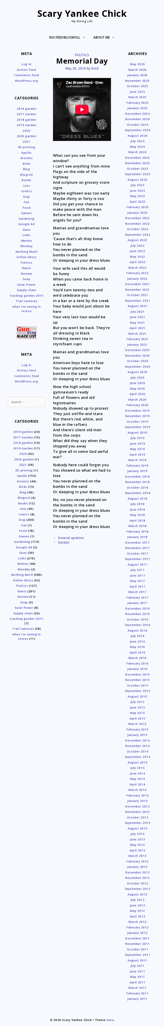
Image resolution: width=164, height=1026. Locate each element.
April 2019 (137, 454)
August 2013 (137, 828)
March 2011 (137, 988)
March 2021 (137, 333)
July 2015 (138, 702)
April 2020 (137, 394)
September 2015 (137, 691)
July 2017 (138, 570)
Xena (110, 1020)
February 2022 (137, 273)
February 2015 (137, 729)
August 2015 (137, 696)
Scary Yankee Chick (82, 13)
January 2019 (137, 471)
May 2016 (137, 647)
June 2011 (137, 971)
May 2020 (137, 388)
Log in (26, 64)
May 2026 (137, 64)
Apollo (26, 153)
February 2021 (137, 339)
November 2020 (137, 355)
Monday (26, 246)
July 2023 (138, 185)
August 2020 (137, 372)
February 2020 (137, 405)
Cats (26, 186)
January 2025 (137, 108)
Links (27, 235)
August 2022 (137, 240)
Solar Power (26, 284)
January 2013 (137, 867)
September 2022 (137, 235)
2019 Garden (26, 125)
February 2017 (137, 597)
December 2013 (137, 806)
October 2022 (137, 229)
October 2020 (137, 361)
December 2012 (137, 872)
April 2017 (137, 586)
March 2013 (137, 856)
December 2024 (137, 114)
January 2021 (137, 344)
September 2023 (137, 174)
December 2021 (137, 284)
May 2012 (137, 911)
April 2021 (137, 328)
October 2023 (137, 169)
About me (101, 37)
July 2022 (138, 246)
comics (26, 191)
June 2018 (137, 509)
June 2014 (137, 773)
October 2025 (137, 86)
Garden (63, 542)
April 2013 (137, 850)
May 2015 (137, 713)
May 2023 (137, 196)
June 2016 (137, 641)
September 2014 (137, 757)
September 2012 (137, 889)
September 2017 (137, 559)
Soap (26, 279)
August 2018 (137, 498)
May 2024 (137, 147)
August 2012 (137, 894)
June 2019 (137, 443)
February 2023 (137, 207)
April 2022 (137, 262)
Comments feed (26, 75)
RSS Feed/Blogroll (64, 37)
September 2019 (137, 427)
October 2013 (137, 817)
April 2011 (137, 982)
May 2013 (137, 845)
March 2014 (137, 790)
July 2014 (138, 768)
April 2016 (137, 652)
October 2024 (137, 125)
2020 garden (26, 136)
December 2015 (137, 674)
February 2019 (137, 465)
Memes (26, 241)
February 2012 (137, 927)
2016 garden (26, 109)
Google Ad (26, 224)
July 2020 (138, 377)
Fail (26, 202)
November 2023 (137, 163)
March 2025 (137, 97)
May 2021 (137, 322)
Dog (26, 197)
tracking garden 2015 (26, 295)
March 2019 (137, 460)
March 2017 (137, 592)
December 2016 (137, 608)
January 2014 (137, 801)
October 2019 (137, 421)
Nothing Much (26, 252)
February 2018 (137, 531)
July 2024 (138, 141)
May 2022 (137, 256)
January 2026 (137, 75)
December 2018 (137, 476)
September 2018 (137, 493)
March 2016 (137, 658)
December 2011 (137, 938)
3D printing (26, 147)
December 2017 (137, 542)
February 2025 (137, 103)
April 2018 (137, 520)
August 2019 (137, 432)
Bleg (26, 169)
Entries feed (26, 70)
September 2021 (137, 300)
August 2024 (137, 136)
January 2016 (137, 669)
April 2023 (137, 202)
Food (26, 208)
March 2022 (137, 267)
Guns (26, 230)
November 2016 (137, 614)
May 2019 (137, 449)
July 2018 (138, 504)
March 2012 (137, 922)
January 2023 (137, 213)
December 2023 (137, 158)
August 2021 (137, 306)
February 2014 (137, 795)
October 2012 (137, 883)
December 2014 (137, 740)
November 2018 (137, 482)
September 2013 (137, 823)
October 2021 (137, 295)
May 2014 (137, 779)
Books (26, 180)
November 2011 (137, 944)
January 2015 (137, 735)
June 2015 (137, 707)
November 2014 (137, 746)
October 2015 (137, 685)
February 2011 (137, 993)
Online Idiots (26, 257)
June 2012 (137, 905)
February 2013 (137, 861)
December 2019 (137, 410)
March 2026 (137, 70)
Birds (27, 164)
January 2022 (137, 278)
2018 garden (26, 120)
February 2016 (137, 663)
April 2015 (137, 718)
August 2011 (137, 960)
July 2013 (138, 834)
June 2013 (137, 839)
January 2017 (137, 603)
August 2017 (137, 564)
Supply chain (26, 290)
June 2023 (137, 191)
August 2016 (137, 630)
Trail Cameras (26, 301)
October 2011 (137, 949)
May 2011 (137, 977)
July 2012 (138, 900)
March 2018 (137, 526)
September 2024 (137, 130)
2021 (26, 142)
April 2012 (137, 916)
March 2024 (137, 152)
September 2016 (137, 625)
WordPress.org (26, 81)
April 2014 (137, 784)
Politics (82, 55)
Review (26, 273)
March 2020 (137, 399)
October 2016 (137, 619)
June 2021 (137, 317)
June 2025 (137, 92)
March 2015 (137, 724)
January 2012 (137, 933)
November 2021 (137, 289)
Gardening (26, 219)
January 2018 (137, 537)
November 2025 (137, 81)
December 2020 (137, 350)
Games (26, 213)
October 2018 (137, 487)
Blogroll (26, 175)
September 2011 (137, 955)
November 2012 (137, 878)
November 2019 (137, 416)
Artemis (26, 158)
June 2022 (137, 251)
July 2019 (138, 438)
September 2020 (137, 366)
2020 (26, 131)
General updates (71, 538)
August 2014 (137, 762)
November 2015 (137, 680)
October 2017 (137, 553)
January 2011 (137, 999)
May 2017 (137, 581)
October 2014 (137, 751)
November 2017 (137, 548)
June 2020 (137, 383)
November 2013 (137, 812)
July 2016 (138, 636)
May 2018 (137, 515)
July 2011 (138, 966)
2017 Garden (26, 114)
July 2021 (138, 311)
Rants (26, 268)
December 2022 (137, 218)
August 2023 (137, 180)
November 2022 (137, 224)
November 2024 (137, 119)
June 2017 (137, 575)
